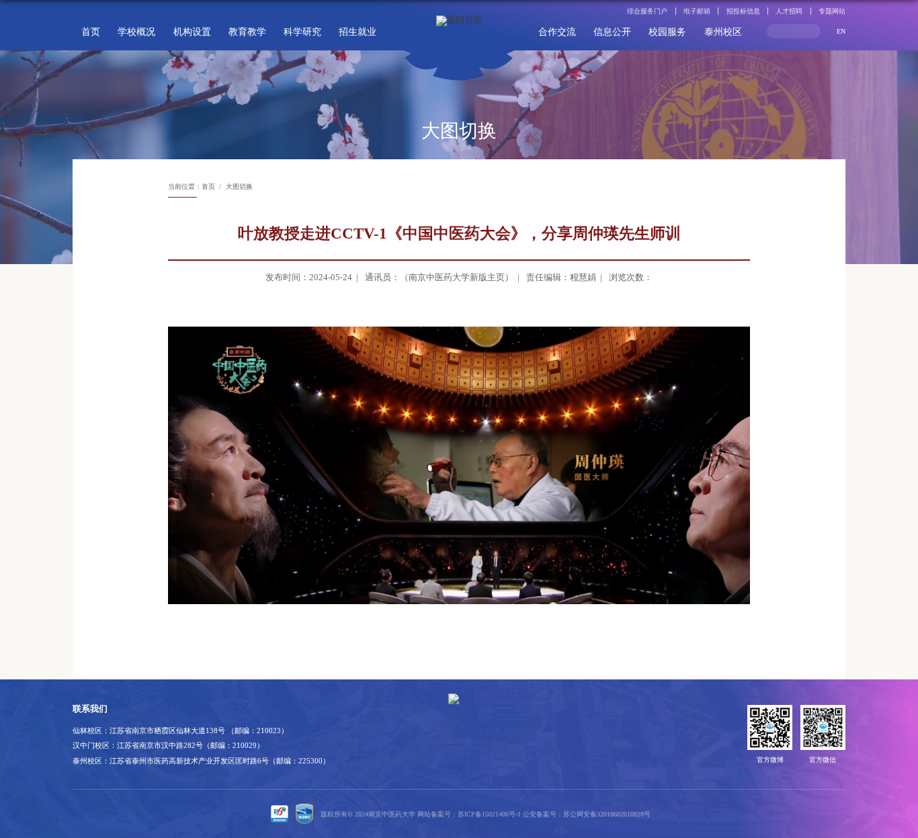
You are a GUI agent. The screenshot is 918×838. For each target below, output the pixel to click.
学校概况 (136, 31)
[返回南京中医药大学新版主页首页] (459, 40)
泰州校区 (723, 31)
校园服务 (667, 31)
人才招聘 (789, 11)
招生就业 (357, 31)
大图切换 (239, 186)
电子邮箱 (696, 11)
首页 (90, 31)
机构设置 (192, 31)
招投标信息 (743, 11)
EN (841, 31)
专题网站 (832, 11)
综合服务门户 (647, 11)
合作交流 (557, 31)
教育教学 (247, 31)
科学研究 (302, 31)
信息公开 (612, 31)
